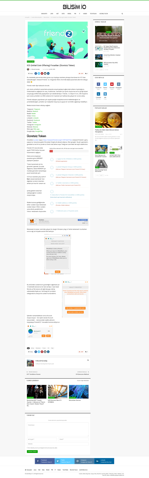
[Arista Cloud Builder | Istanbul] (99, 57)
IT (79, 13)
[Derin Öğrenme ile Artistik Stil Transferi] (101, 149)
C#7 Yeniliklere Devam (33, 374)
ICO (48, 348)
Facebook (37, 120)
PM (52, 470)
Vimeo (34, 116)
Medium (35, 111)
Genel (97, 167)
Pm (75, 13)
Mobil (69, 13)
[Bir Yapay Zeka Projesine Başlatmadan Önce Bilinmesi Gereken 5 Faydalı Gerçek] (99, 48)
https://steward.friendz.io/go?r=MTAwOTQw (57, 140)
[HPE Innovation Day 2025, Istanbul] (99, 64)
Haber (85, 13)
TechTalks (93, 13)
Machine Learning (100, 152)
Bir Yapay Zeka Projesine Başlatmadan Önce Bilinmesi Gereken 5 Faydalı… (112, 48)
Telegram (37, 109)
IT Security (99, 126)
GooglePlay (39, 131)
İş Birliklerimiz (83, 470)
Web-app (36, 129)
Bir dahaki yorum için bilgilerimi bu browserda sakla (42, 448)
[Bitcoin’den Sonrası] (78, 392)
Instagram (37, 125)
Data (63, 13)
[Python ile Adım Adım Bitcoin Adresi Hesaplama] (108, 120)
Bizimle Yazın (104, 13)
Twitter (34, 122)
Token (52, 348)
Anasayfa (44, 13)
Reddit (34, 114)
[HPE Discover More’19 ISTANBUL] (57, 392)
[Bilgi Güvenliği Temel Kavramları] (101, 164)
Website (35, 127)
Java (51, 13)
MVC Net (112, 152)
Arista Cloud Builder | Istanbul (112, 55)
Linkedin (36, 118)
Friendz (44, 348)
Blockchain (31, 61)
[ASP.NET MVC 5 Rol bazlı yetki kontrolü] (116, 149)
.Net (57, 13)
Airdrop (32, 348)
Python (109, 32)
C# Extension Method (82, 374)
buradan (36, 140)
